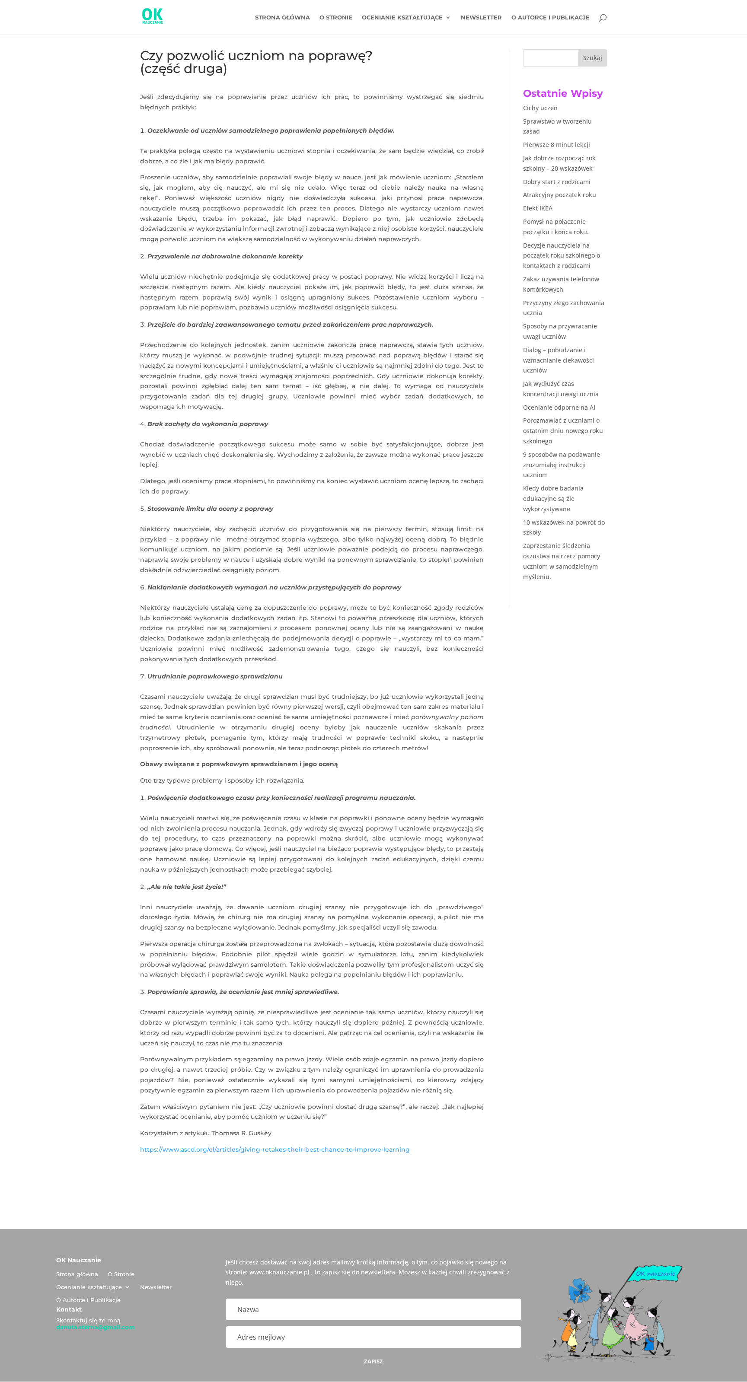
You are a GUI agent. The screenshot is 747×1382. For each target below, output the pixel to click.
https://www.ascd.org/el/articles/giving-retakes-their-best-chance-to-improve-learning (275, 1149)
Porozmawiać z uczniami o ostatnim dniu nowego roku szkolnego (563, 430)
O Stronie (335, 17)
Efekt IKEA (537, 208)
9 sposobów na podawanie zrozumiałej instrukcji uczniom (561, 464)
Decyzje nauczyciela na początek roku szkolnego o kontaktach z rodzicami (561, 255)
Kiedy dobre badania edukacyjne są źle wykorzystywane (553, 498)
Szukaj (592, 58)
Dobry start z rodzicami (557, 182)
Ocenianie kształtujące (402, 17)
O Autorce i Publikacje (550, 17)
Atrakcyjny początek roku (559, 195)
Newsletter (481, 17)
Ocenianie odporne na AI (559, 407)
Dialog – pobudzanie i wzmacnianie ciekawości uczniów (558, 360)
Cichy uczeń (540, 108)
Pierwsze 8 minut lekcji (556, 144)
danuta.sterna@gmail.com (95, 1327)
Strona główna (282, 17)
